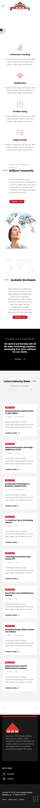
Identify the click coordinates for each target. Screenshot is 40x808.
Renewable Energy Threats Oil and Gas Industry (19, 630)
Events (17, 453)
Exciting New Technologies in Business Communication (17, 485)
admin (10, 417)
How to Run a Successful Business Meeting (19, 594)
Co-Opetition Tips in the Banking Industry (19, 521)
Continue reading (11, 433)
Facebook (10, 774)
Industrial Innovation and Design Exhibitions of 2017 (19, 448)
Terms (4, 799)
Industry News (20, 417)
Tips (16, 526)
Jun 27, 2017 (10, 407)
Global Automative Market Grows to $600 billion (19, 412)
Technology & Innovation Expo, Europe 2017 (18, 558)
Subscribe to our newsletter (20, 386)
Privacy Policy (12, 799)
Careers (21, 799)
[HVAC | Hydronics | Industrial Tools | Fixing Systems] (20, 6)
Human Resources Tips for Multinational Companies (16, 667)
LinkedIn (10, 779)
